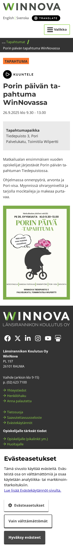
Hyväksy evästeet (25, 537)
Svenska (22, 18)
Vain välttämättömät (28, 521)
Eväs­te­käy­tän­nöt (19, 423)
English (8, 18)
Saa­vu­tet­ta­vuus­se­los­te (24, 417)
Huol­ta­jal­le (15, 444)
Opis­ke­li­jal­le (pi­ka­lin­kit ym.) (27, 439)
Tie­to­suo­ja (15, 412)
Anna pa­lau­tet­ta (19, 401)
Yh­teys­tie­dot (16, 390)
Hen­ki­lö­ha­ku (16, 396)
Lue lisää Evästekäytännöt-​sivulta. (32, 490)
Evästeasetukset (29, 505)
